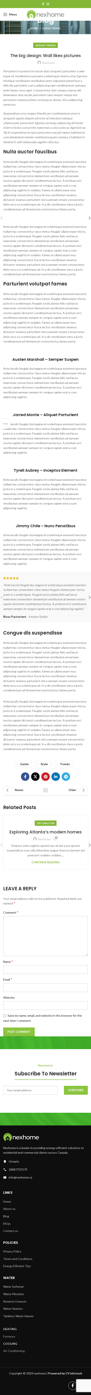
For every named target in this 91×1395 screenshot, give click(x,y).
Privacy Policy (12, 1251)
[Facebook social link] (43, 4)
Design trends (51, 28)
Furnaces (9, 1336)
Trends (65, 764)
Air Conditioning (14, 1351)
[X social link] (35, 776)
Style (44, 764)
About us (9, 1208)
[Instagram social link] (47, 4)
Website (9, 997)
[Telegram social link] (66, 776)
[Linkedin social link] (55, 776)
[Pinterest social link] (45, 776)
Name (8, 961)
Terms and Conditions (17, 1259)
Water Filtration (13, 1294)
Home (34, 28)
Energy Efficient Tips (17, 1266)
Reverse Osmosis (14, 1301)
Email (7, 979)
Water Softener (13, 1286)
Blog (6, 1216)
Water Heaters (13, 1308)
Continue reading (45, 862)
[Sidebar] (5, 423)
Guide (24, 764)
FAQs (7, 1223)
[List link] (45, 1161)
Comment (10, 912)
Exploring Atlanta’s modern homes (46, 832)
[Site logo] (46, 14)
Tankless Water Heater (18, 1316)
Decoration (45, 823)
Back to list (45, 790)
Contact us (10, 1231)
